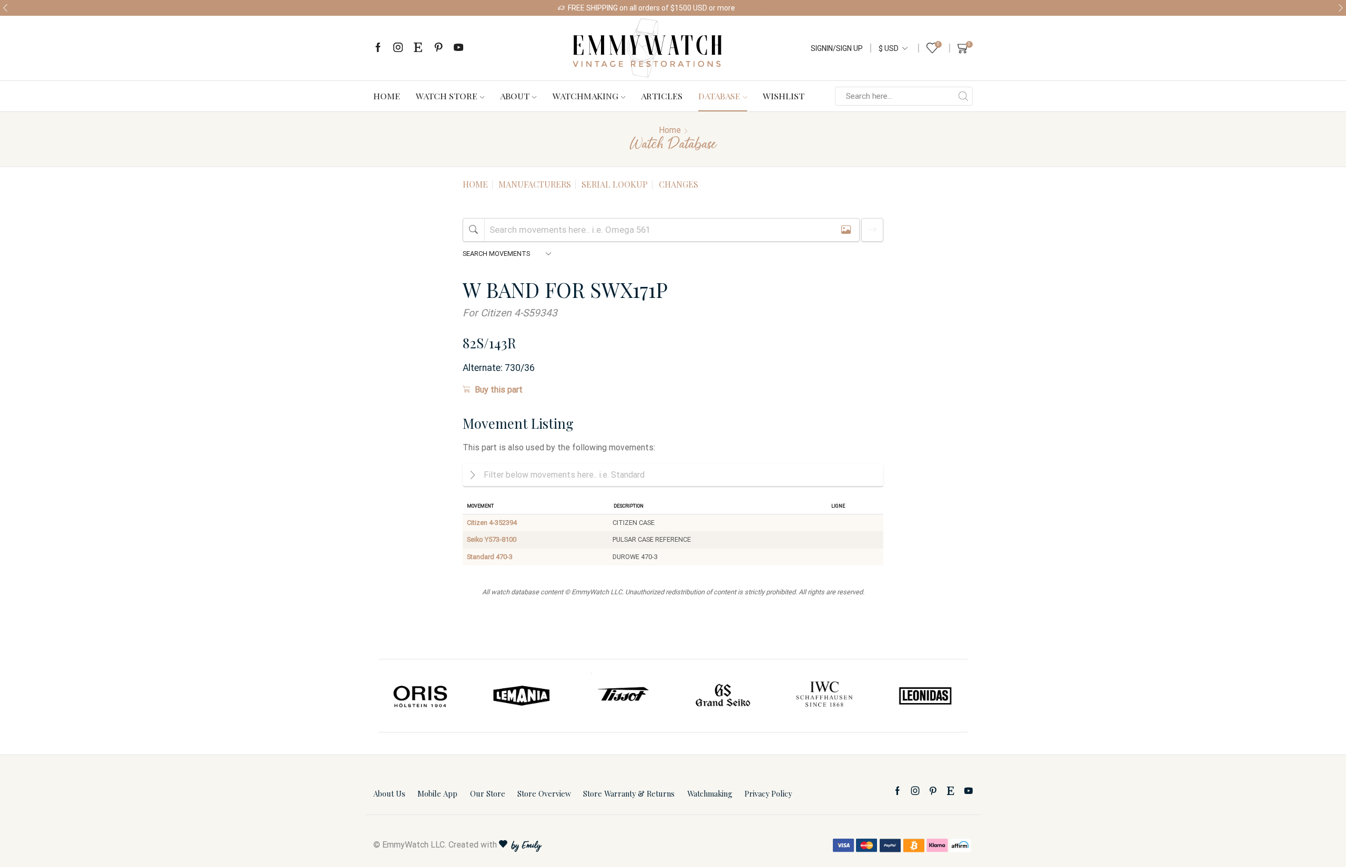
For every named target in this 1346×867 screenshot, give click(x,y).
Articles (661, 95)
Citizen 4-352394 (492, 523)
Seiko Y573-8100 (491, 539)
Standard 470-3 (490, 557)
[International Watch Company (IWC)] (824, 695)
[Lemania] (522, 695)
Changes (678, 184)
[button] (5, 8)
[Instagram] (398, 48)
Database (719, 95)
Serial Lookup (615, 184)
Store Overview (544, 793)
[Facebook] (378, 48)
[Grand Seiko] (723, 695)
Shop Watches (764, 8)
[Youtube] (458, 48)
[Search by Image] (846, 230)
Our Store (487, 793)
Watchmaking (585, 95)
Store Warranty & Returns (629, 793)
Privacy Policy (768, 793)
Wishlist (783, 95)
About (514, 95)
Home (386, 95)
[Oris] (421, 695)
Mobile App (437, 793)
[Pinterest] (438, 48)
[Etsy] (418, 48)
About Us (389, 793)
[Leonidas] (924, 695)
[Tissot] (622, 695)
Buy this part (499, 390)
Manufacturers (534, 184)
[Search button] (963, 96)
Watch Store (446, 95)
